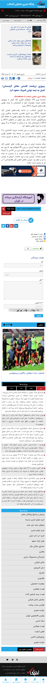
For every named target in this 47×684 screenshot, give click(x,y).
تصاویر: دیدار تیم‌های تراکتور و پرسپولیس (26, 373)
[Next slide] (4, 324)
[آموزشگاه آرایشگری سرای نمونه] (23, 198)
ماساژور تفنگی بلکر (37, 546)
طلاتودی (41, 578)
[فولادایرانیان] (23, 171)
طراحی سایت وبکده (36, 605)
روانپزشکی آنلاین (37, 637)
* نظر (41, 280)
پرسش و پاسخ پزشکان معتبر (32, 514)
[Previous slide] (11, 324)
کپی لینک (6, 213)
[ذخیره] (10, 78)
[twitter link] (7, 659)
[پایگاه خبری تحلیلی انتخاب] (41, 4)
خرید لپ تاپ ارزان (36, 535)
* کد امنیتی (39, 302)
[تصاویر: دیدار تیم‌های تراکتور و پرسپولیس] (23, 349)
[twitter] (3, 226)
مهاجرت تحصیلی (37, 583)
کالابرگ (41, 573)
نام (42, 261)
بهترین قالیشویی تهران (35, 615)
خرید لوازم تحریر (37, 530)
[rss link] (17, 659)
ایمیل (41, 270)
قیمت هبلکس (38, 589)
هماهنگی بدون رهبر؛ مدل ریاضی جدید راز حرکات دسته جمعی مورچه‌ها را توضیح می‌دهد (19, 43)
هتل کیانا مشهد (38, 541)
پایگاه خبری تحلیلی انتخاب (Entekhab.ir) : (30, 96)
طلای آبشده (39, 631)
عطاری (41, 551)
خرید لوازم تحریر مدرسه (34, 519)
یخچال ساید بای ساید (35, 525)
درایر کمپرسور (39, 567)
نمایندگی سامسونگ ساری (34, 557)
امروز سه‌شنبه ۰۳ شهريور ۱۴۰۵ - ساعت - (28, 11)
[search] (2, 11)
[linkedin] (16, 226)
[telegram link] (12, 659)
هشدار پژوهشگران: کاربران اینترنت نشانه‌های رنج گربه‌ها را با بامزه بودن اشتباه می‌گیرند (19, 56)
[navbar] (44, 10)
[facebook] (8, 226)
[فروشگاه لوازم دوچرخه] (23, 185)
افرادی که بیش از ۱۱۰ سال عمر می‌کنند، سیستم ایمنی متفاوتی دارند (20, 29)
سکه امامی (40, 621)
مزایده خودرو (39, 610)
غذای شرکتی (39, 562)
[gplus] (12, 226)
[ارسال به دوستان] (6, 78)
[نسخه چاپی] (2, 78)
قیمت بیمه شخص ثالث (34, 594)
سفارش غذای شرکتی (36, 599)
